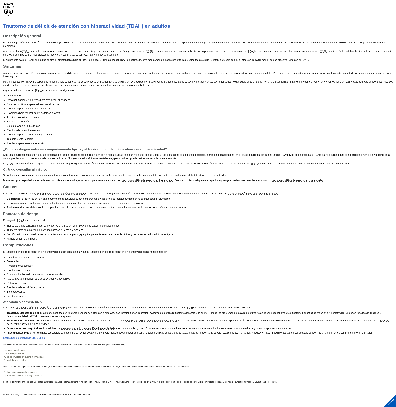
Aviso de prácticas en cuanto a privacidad (24, 357)
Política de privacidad (14, 353)
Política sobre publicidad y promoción (20, 372)
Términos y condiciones (14, 350)
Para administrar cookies (15, 360)
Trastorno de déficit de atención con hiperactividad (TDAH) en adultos (86, 26)
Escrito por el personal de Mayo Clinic (24, 338)
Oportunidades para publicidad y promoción (23, 375)
